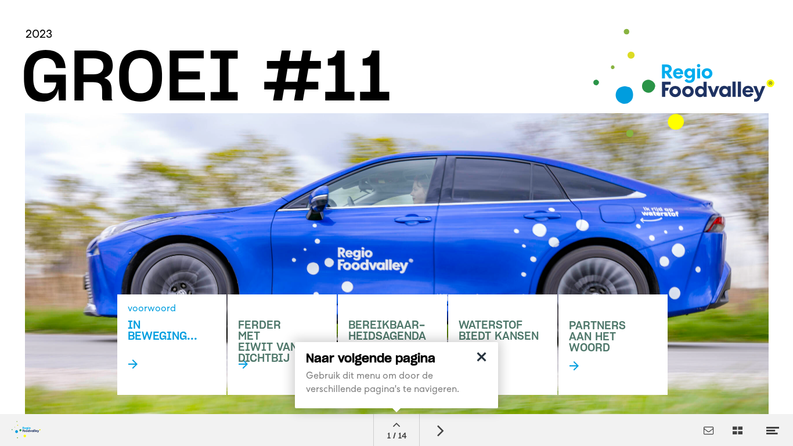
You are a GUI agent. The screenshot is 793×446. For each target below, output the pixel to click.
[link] (613, 344)
